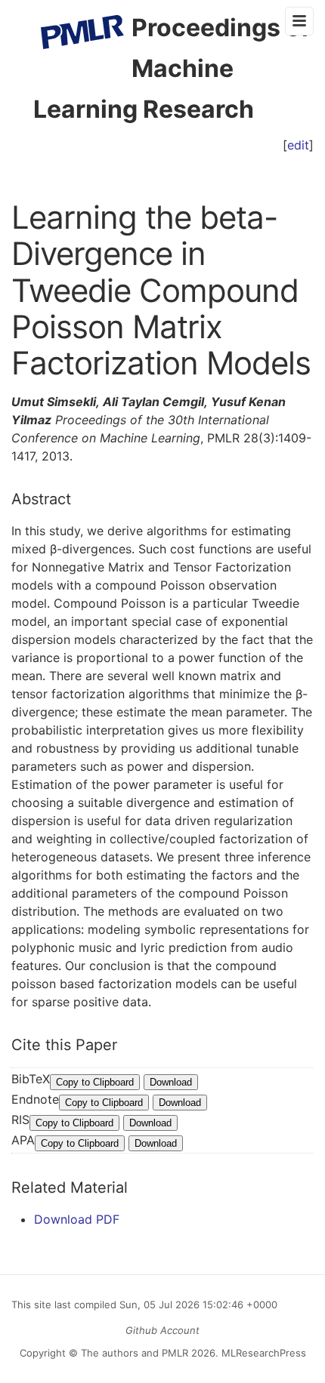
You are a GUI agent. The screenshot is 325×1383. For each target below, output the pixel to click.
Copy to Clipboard (95, 1082)
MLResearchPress (262, 1353)
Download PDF (76, 1219)
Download (171, 1082)
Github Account (162, 1330)
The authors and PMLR (134, 1353)
